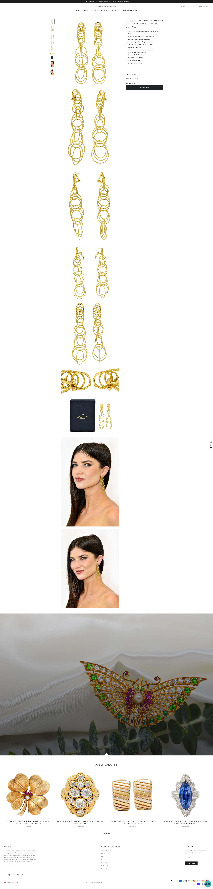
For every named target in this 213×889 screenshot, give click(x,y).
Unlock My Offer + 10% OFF (127, 461)
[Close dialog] (146, 422)
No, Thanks (127, 464)
